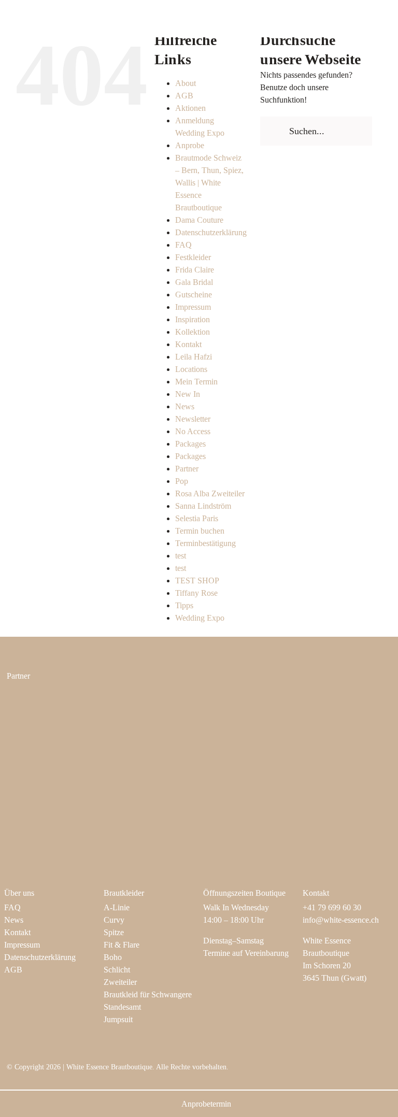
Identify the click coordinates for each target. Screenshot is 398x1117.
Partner (186, 468)
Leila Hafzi (193, 356)
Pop (181, 481)
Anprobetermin (206, 1103)
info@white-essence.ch (341, 919)
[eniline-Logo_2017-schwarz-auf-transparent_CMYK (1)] (49, 698)
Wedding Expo (199, 617)
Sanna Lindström (203, 506)
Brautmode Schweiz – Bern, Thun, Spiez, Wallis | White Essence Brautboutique (209, 182)
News (184, 406)
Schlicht (117, 969)
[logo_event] (247, 769)
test (180, 555)
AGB (184, 95)
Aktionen (190, 108)
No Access (192, 431)
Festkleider (193, 257)
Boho (113, 957)
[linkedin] (371, 1071)
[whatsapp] (388, 1071)
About (185, 83)
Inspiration (192, 319)
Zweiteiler (120, 982)
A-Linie (117, 907)
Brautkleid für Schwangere (148, 994)
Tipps (184, 605)
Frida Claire (194, 269)
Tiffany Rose (196, 593)
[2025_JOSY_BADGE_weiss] (49, 758)
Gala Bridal (194, 282)
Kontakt (188, 344)
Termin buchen (199, 530)
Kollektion (192, 331)
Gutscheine (193, 294)
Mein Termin (196, 381)
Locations (191, 369)
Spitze (114, 932)
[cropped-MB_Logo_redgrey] (247, 700)
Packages (190, 443)
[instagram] (322, 1071)
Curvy (114, 919)
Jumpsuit (118, 1019)
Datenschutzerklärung (211, 232)
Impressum (193, 307)
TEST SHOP (197, 580)
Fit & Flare (121, 944)
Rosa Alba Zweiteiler (210, 493)
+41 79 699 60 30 (332, 907)
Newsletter (192, 418)
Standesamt (122, 1007)
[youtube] (355, 1071)
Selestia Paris (196, 518)
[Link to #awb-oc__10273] (367, 18)
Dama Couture (199, 220)
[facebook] (338, 1071)
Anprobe (189, 145)
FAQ (183, 244)
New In (187, 394)
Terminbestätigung (205, 543)
